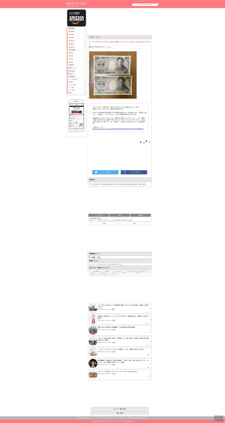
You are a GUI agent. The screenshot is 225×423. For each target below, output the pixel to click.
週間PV (73, 31)
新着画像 (72, 71)
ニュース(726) (72, 79)
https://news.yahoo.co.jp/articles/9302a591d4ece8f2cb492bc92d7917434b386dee (118, 129)
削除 (128, 220)
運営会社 (86, 417)
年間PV (73, 37)
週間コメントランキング (130, 273)
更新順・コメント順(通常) (95, 220)
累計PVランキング (117, 273)
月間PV (73, 34)
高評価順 (117, 220)
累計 (72, 62)
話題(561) (70, 82)
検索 (119, 215)
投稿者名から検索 (116, 264)
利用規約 (80, 417)
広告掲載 (129, 417)
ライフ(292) (71, 90)
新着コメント (73, 68)
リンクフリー (105, 417)
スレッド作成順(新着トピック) (97, 271)
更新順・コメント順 (111, 271)
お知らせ (115, 417)
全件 (113, 220)
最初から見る (107, 220)
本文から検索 (107, 264)
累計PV (73, 41)
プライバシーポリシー (95, 417)
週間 (72, 53)
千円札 (93, 257)
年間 (72, 59)
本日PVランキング (122, 271)
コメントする (98, 215)
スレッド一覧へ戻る (119, 409)
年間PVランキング (107, 273)
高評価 (72, 44)
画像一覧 (140, 215)
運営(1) (70, 92)
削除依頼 (135, 417)
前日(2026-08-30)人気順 (134, 271)
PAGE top (219, 418)
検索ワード (73, 74)
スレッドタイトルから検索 (96, 264)
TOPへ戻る (119, 413)
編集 (131, 220)
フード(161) (71, 87)
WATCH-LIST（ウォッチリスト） (112, 421)
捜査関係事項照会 (143, 417)
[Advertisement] (105, 22)
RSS (111, 417)
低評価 (72, 47)
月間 (72, 56)
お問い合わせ (122, 417)
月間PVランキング (96, 273)
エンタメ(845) (72, 84)
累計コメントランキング (111, 274)
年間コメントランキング (97, 274)
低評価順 (123, 220)
